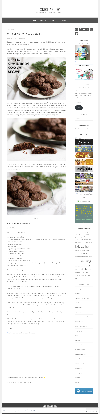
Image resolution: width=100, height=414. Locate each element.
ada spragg (78, 293)
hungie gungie (79, 331)
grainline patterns (85, 237)
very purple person (80, 373)
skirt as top (50, 9)
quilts (90, 256)
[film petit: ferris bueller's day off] (84, 185)
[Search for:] (84, 119)
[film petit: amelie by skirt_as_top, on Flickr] (84, 158)
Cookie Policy (34, 410)
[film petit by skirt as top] (84, 144)
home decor (85, 242)
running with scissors (80, 354)
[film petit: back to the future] (84, 194)
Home (34, 20)
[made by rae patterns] (82, 59)
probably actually (80, 349)
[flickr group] (84, 31)
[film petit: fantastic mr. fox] (84, 164)
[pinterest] (87, 31)
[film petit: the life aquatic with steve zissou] (84, 151)
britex (91, 232)
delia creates (78, 307)
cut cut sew (78, 303)
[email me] (76, 31)
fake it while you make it (81, 317)
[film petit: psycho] (84, 171)
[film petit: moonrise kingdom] (84, 178)
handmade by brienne (81, 326)
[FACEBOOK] (44, 406)
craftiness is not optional (82, 298)
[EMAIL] (55, 406)
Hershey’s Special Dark (52, 239)
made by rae (78, 340)
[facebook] (80, 31)
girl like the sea (79, 321)
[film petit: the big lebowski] (84, 192)
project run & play (83, 256)
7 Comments (21, 38)
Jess (25, 167)
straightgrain (78, 368)
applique (86, 232)
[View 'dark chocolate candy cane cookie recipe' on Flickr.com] (36, 139)
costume (77, 234)
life (80, 250)
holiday (80, 242)
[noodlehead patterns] (81, 62)
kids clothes (82, 246)
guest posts (79, 239)
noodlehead (78, 345)
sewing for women (81, 272)
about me (43, 20)
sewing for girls (85, 269)
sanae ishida (78, 359)
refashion (77, 262)
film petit (87, 234)
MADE (76, 335)
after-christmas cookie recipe (24, 33)
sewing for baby (79, 266)
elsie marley (78, 312)
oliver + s (84, 253)
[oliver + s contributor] (84, 201)
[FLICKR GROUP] (51, 406)
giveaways (78, 237)
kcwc (91, 242)
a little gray (78, 289)
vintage (83, 275)
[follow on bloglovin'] (76, 35)
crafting (82, 234)
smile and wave (79, 363)
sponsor (53, 20)
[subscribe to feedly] (91, 31)
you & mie (77, 377)
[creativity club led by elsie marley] (78, 138)
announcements (79, 232)
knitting (77, 250)
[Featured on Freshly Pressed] (84, 393)
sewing (85, 261)
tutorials (63, 20)
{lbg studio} (78, 382)
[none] (48, 406)
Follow (79, 108)
